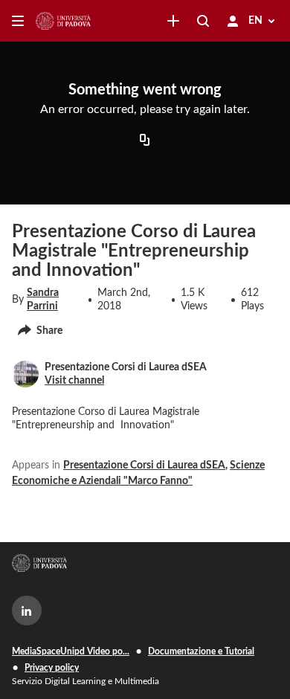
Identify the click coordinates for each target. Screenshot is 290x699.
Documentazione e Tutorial (201, 651)
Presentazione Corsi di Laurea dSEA (144, 465)
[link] (173, 21)
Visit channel (74, 381)
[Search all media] (203, 21)
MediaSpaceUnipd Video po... (70, 651)
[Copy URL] (145, 141)
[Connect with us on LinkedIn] (27, 610)
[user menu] (233, 21)
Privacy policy (52, 667)
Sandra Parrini (43, 300)
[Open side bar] (18, 21)
